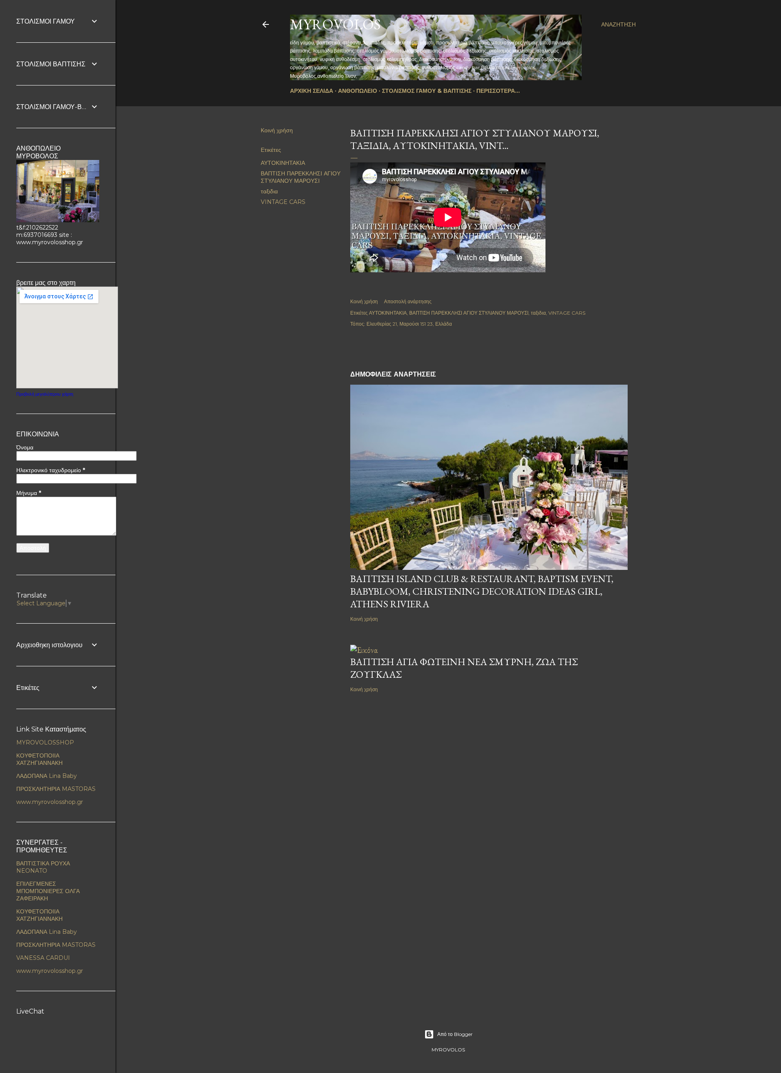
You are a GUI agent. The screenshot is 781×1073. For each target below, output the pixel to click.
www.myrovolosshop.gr (49, 802)
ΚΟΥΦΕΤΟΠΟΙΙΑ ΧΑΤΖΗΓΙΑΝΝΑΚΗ (39, 759)
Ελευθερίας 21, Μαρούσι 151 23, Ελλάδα (409, 324)
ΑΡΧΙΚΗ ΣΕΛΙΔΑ (311, 90)
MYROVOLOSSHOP (45, 742)
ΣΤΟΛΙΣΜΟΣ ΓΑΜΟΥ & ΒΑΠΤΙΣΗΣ (426, 90)
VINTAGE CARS (283, 202)
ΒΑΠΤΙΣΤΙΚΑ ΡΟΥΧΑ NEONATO (43, 867)
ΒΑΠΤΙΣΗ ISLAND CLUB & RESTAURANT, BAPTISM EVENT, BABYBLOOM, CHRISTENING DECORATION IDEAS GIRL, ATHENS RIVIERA (481, 591)
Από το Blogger (455, 1034)
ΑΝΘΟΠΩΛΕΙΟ (357, 90)
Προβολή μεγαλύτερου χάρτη (44, 394)
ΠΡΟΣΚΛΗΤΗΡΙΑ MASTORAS (56, 789)
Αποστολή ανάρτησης (408, 301)
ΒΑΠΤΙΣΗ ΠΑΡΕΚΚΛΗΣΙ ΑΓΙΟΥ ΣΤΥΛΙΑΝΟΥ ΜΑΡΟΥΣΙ (300, 177)
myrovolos (335, 24)
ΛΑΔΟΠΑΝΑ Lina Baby (46, 776)
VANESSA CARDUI (43, 957)
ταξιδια (269, 191)
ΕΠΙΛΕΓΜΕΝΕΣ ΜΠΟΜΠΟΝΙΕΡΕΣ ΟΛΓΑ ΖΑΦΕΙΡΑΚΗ (48, 891)
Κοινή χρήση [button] (277, 130)
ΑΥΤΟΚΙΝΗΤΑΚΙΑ (283, 162)
